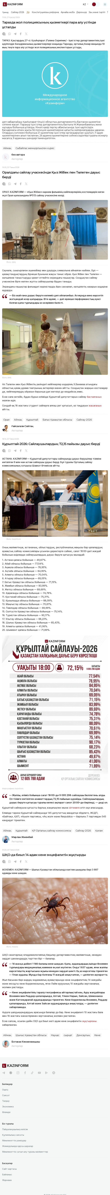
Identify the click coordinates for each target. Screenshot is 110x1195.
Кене (97, 1035)
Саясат (6, 1095)
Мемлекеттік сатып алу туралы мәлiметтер (25, 1151)
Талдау (5, 1101)
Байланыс (7, 1174)
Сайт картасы (9, 1169)
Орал (6, 419)
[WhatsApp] (9, 34)
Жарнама (7, 1180)
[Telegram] (15, 34)
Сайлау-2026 (17, 12)
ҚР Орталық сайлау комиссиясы (51, 830)
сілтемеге (74, 807)
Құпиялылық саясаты (13, 1135)
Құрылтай (32, 419)
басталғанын (94, 396)
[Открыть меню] (105, 4)
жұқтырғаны (89, 1021)
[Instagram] (4, 34)
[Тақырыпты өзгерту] (96, 4)
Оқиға (5, 1089)
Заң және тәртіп (97, 12)
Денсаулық (83, 1035)
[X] (26, 34)
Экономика (8, 1106)
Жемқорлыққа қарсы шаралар (17, 1146)
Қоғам (99, 830)
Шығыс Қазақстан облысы (31, 1035)
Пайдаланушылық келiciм (15, 1129)
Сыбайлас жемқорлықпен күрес (35, 148)
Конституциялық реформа (45, 12)
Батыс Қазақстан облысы (57, 419)
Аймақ (7, 148)
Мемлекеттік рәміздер (14, 1140)
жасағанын (95, 405)
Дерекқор (81, 12)
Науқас (55, 1035)
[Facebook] (20, 34)
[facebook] (25, 1072)
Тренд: (5, 12)
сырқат (68, 1035)
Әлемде (6, 1112)
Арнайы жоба (68, 12)
